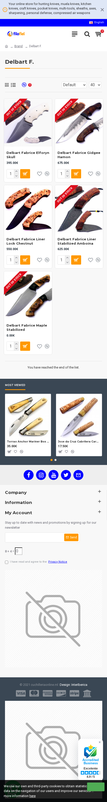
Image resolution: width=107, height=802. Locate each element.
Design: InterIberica (72, 685)
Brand (18, 46)
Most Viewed (15, 385)
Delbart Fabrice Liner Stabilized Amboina (76, 241)
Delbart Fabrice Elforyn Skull (27, 155)
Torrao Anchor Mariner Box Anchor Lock (28, 441)
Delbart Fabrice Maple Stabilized (26, 327)
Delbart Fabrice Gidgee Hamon (78, 155)
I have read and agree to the (38, 561)
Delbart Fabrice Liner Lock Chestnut (25, 241)
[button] (52, 460)
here (32, 796)
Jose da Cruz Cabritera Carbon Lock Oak (79, 441)
